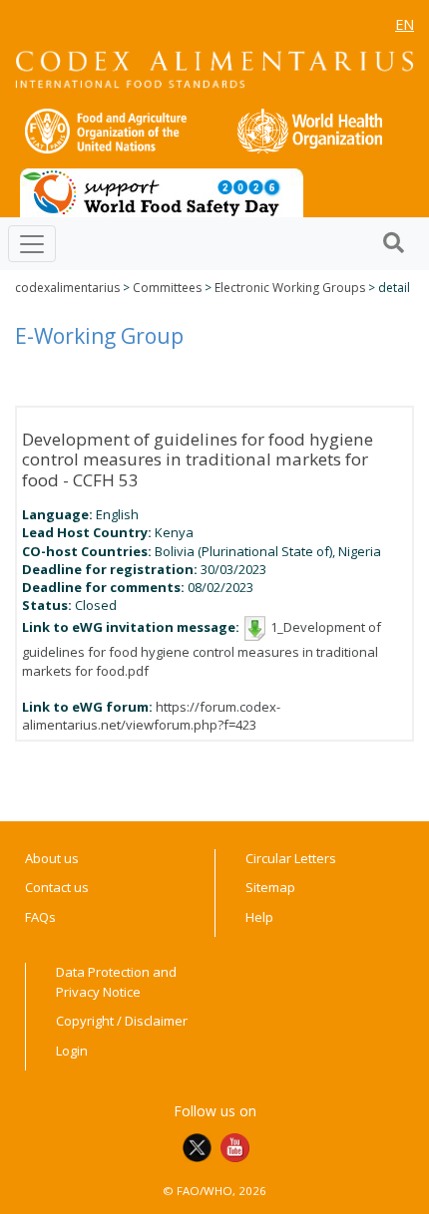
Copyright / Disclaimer (122, 1021)
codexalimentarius (67, 287)
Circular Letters (290, 858)
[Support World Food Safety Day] (161, 191)
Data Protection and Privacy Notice (116, 982)
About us (52, 858)
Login (72, 1051)
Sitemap (270, 887)
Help (259, 917)
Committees (167, 287)
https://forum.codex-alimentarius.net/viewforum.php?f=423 (151, 716)
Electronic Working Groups (289, 287)
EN (404, 24)
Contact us (57, 887)
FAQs (40, 917)
